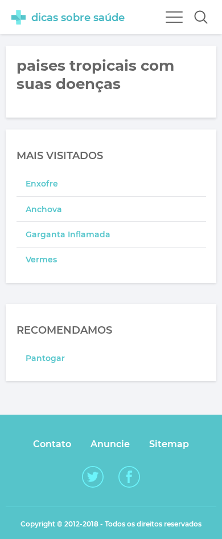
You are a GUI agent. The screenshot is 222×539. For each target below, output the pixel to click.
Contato (52, 444)
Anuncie (110, 444)
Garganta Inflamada (68, 234)
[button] (200, 17)
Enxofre (42, 184)
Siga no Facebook (129, 477)
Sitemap (169, 444)
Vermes (41, 259)
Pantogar (45, 358)
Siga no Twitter (93, 477)
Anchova (44, 209)
